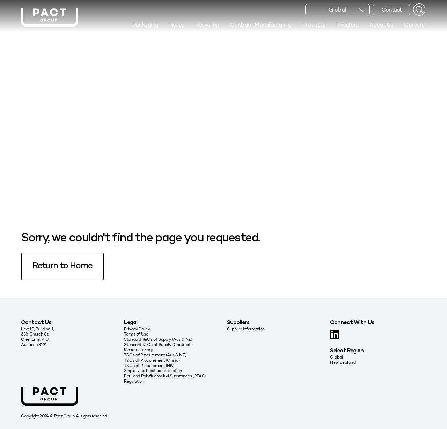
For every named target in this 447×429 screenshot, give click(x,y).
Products (313, 24)
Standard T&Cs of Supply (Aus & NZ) (158, 339)
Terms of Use (136, 334)
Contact (391, 9)
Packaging (145, 24)
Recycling (207, 24)
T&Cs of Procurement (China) (151, 360)
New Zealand (343, 362)
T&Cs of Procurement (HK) (149, 365)
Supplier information (246, 328)
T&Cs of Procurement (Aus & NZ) (155, 355)
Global (336, 357)
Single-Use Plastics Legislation (153, 370)
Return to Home (62, 266)
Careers (414, 24)
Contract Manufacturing (260, 24)
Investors (347, 24)
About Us (381, 24)
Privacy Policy (137, 328)
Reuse (176, 24)
